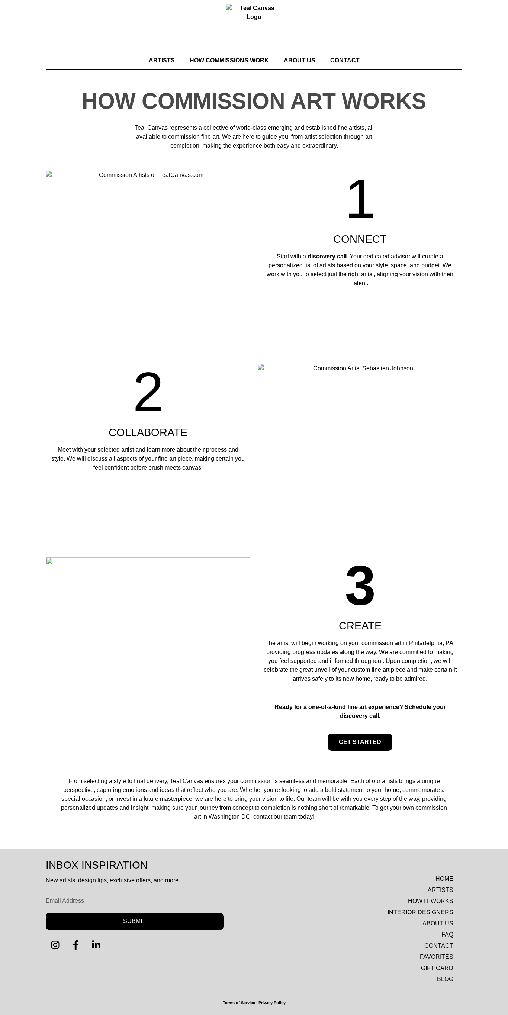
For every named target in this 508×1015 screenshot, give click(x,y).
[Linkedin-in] (96, 945)
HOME (444, 879)
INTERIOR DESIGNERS (420, 912)
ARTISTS (162, 60)
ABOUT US (299, 60)
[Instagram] (55, 945)
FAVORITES (436, 957)
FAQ (447, 934)
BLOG (445, 979)
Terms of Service (239, 1002)
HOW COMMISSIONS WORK (229, 60)
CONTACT (345, 60)
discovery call (327, 256)
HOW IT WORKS (430, 901)
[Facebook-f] (75, 945)
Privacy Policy (272, 1002)
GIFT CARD (437, 968)
